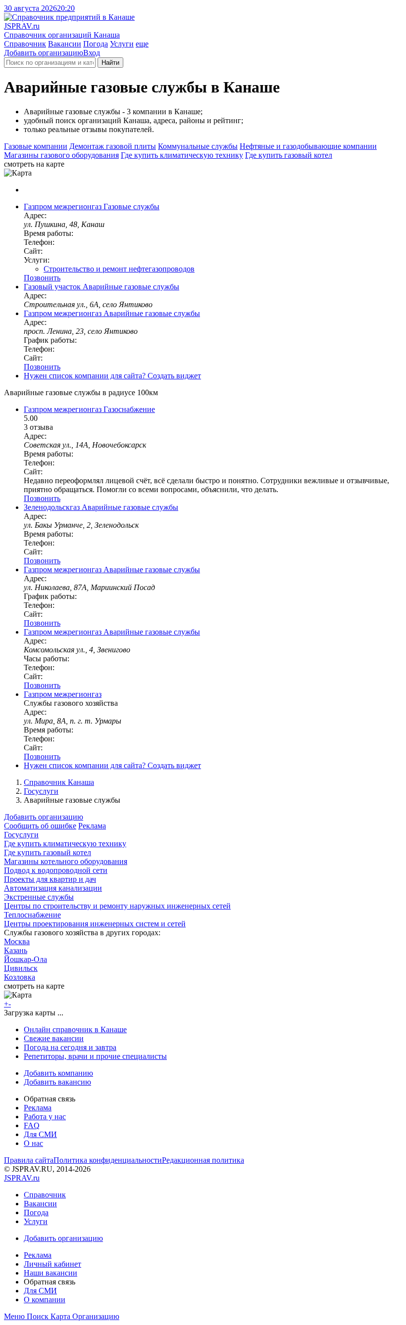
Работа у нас (45, 1116)
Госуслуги (41, 791)
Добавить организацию (43, 52)
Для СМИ (40, 1134)
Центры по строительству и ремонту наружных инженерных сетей (117, 906)
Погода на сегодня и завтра (70, 1047)
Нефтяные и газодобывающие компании (308, 146)
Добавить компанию (58, 1073)
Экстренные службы (39, 897)
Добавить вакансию (57, 1082)
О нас (33, 1143)
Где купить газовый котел (288, 155)
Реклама (92, 826)
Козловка (19, 977)
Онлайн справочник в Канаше (75, 1029)
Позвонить (42, 278)
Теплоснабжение (32, 915)
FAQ (32, 1125)
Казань (15, 950)
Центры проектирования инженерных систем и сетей (95, 923)
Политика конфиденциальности (107, 1160)
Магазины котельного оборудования (65, 861)
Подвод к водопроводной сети (55, 870)
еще (142, 44)
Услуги (122, 44)
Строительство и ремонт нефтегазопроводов (119, 269)
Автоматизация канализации (53, 888)
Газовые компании (35, 146)
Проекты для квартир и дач (50, 879)
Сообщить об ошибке (40, 826)
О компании (44, 1299)
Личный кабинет (52, 1264)
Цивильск (21, 968)
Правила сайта (28, 1160)
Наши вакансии (50, 1273)
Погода (95, 44)
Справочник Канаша (59, 782)
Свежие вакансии (54, 1038)
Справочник (25, 44)
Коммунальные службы (198, 146)
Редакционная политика (203, 1160)
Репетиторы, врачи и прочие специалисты (95, 1056)
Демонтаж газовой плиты (112, 146)
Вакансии (64, 44)
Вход (91, 52)
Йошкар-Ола (25, 959)
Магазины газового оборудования (61, 155)
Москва (17, 941)
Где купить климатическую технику (182, 155)
